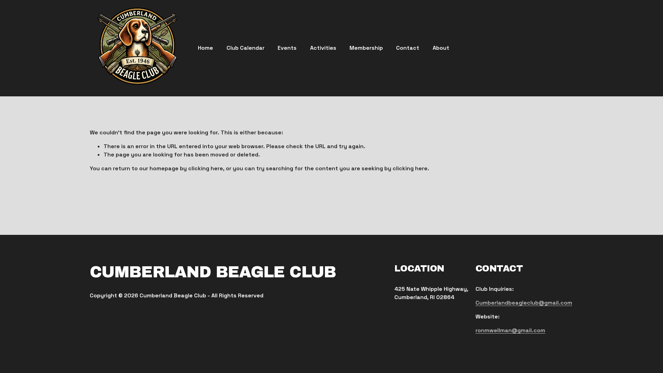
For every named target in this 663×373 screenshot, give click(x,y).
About (441, 47)
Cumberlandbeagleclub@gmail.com (523, 302)
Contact (407, 47)
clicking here (205, 168)
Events (287, 47)
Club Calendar (246, 47)
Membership (366, 47)
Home (205, 47)
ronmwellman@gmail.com (510, 330)
